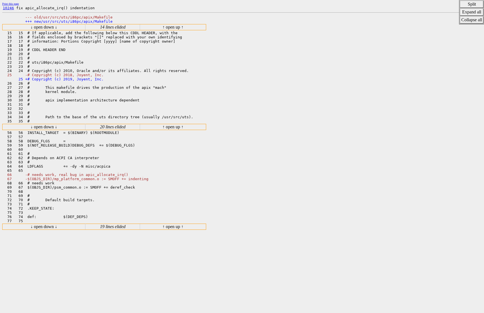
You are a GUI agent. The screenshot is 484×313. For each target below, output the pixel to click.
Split (472, 4)
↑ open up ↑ (172, 27)
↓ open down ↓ (44, 27)
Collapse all (471, 19)
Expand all (471, 12)
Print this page (10, 3)
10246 (8, 8)
